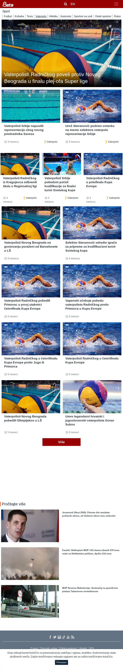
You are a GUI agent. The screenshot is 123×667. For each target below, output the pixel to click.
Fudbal (8, 16)
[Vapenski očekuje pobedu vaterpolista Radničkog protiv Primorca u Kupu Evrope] (92, 280)
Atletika (53, 16)
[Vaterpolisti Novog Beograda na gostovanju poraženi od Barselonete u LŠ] (31, 222)
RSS (92, 648)
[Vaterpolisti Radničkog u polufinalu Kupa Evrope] (103, 164)
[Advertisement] (61, 472)
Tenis (30, 16)
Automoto (65, 16)
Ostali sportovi (103, 16)
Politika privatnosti (68, 648)
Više (61, 442)
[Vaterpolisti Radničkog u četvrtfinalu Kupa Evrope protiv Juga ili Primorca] (31, 338)
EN (73, 4)
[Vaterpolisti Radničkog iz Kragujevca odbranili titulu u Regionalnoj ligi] (19, 164)
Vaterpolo (41, 16)
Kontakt (83, 648)
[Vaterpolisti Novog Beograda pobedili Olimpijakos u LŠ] (31, 396)
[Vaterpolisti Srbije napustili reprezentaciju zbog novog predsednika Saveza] (31, 106)
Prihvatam (61, 662)
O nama (34, 648)
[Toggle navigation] (116, 4)
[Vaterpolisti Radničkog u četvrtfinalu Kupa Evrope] (92, 338)
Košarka (19, 16)
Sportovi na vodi (83, 16)
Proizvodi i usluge (49, 648)
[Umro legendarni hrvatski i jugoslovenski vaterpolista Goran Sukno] (92, 396)
